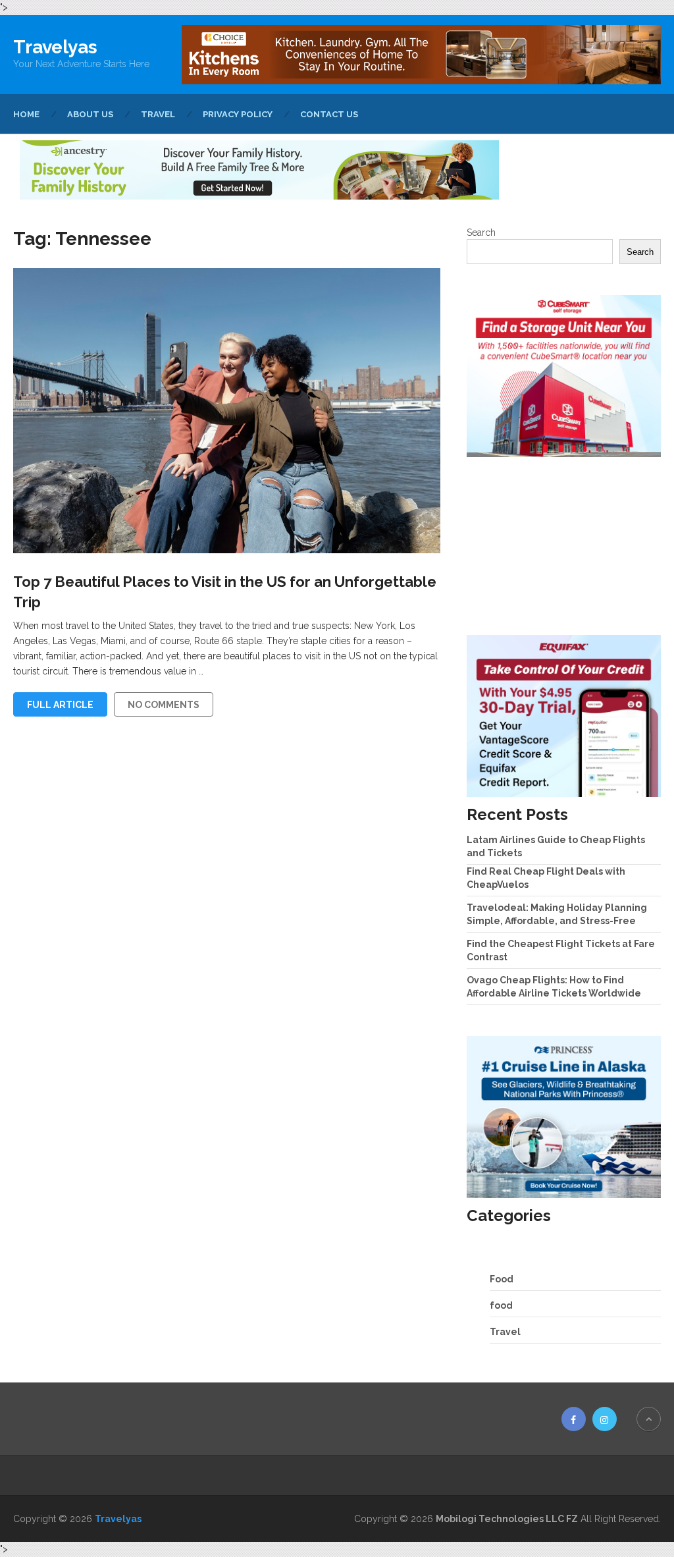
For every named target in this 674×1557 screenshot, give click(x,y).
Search (481, 232)
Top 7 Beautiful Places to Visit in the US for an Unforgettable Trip (224, 592)
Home (26, 114)
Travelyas (55, 47)
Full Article (60, 704)
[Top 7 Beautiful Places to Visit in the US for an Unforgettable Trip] (226, 410)
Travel (158, 114)
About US (90, 114)
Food (501, 1279)
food (501, 1305)
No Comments (163, 704)
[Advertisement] (564, 546)
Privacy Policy (237, 114)
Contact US (329, 114)
